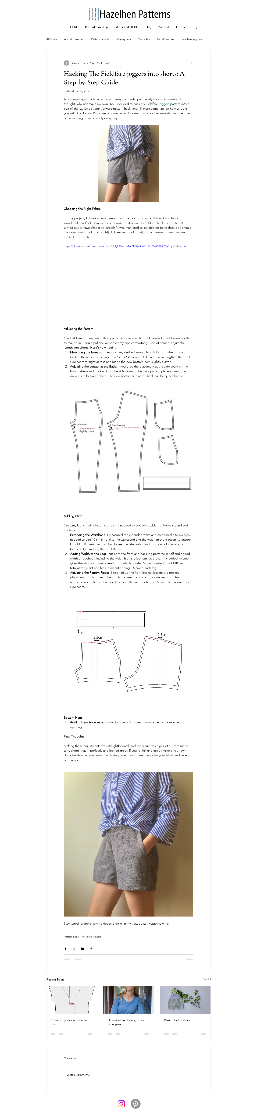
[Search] (195, 27)
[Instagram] (121, 1079)
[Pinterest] (136, 1079)
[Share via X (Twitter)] (74, 948)
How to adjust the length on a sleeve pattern (126, 1022)
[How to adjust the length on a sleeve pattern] (128, 1000)
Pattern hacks (72, 936)
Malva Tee (144, 39)
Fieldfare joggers (191, 39)
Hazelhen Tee (165, 39)
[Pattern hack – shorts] (185, 1000)
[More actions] (191, 63)
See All (207, 979)
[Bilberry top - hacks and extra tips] (72, 1000)
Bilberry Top (123, 39)
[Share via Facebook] (65, 948)
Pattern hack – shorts (177, 1020)
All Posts (51, 39)
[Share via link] (91, 948)
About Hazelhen (74, 39)
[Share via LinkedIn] (82, 948)
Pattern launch (100, 39)
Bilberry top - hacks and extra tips (69, 1022)
